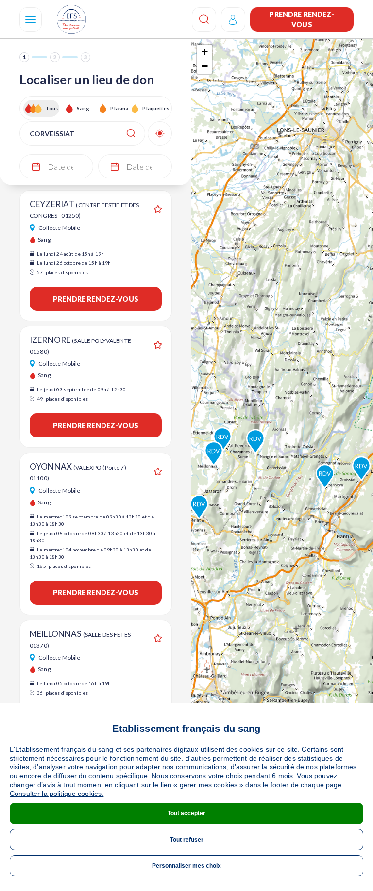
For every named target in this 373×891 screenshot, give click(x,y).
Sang (83, 108)
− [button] (205, 66)
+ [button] (205, 52)
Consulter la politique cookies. (56, 793)
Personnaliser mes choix (186, 865)
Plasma (119, 108)
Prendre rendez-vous (301, 19)
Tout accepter (186, 813)
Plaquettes (155, 108)
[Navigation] (30, 19)
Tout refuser (186, 839)
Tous (52, 108)
